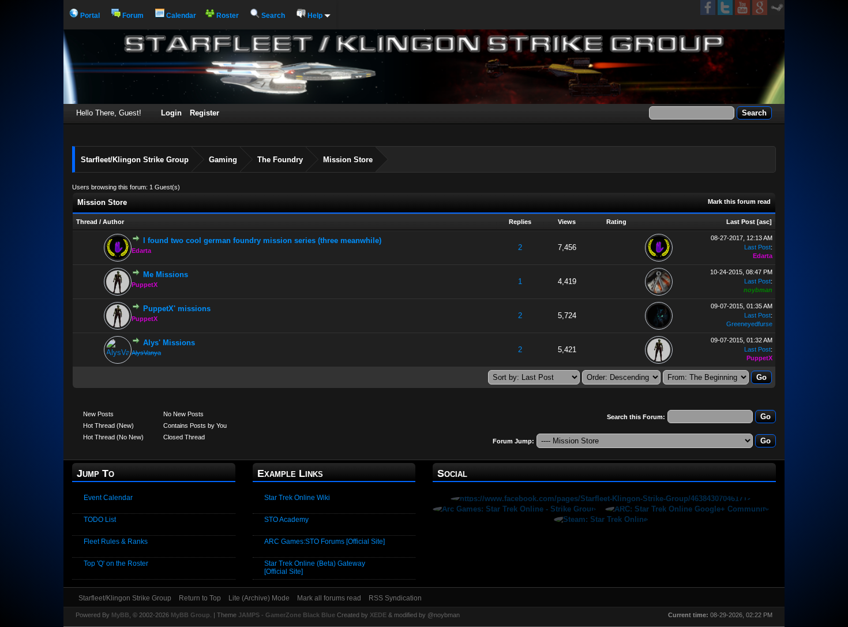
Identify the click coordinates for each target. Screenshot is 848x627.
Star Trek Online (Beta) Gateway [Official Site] (314, 567)
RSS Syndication (395, 598)
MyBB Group (190, 614)
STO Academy (286, 520)
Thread (86, 221)
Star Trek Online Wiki (297, 498)
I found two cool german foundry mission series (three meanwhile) (262, 240)
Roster (227, 16)
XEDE (378, 614)
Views (567, 221)
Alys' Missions (169, 342)
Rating (616, 221)
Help (315, 16)
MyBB (120, 614)
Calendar (180, 16)
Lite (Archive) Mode (259, 598)
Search (272, 16)
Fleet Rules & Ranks (116, 542)
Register (204, 113)
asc (764, 221)
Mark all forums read (329, 598)
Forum (132, 16)
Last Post (740, 221)
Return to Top (200, 598)
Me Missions (165, 274)
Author (113, 221)
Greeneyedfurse (749, 323)
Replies (520, 221)
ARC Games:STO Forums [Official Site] (324, 542)
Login (171, 113)
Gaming (223, 159)
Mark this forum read (739, 201)
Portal (89, 16)
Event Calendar (108, 498)
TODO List (100, 520)
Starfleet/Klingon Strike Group (135, 159)
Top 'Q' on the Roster (116, 563)
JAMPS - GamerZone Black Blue (286, 614)
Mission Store (348, 159)
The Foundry (280, 159)
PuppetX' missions (177, 308)
